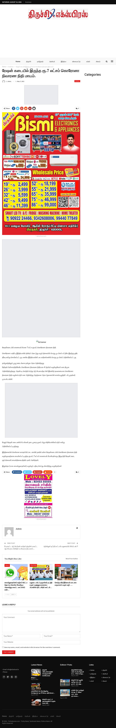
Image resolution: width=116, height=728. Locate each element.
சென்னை (77, 81)
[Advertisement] (58, 36)
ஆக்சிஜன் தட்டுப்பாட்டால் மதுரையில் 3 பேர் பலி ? (61, 546)
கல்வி (88, 61)
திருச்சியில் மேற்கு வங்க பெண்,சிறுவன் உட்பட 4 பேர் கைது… (77, 672)
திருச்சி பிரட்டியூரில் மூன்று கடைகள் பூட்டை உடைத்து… (77, 682)
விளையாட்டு (76, 61)
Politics (33, 565)
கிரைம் (98, 61)
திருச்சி (28, 61)
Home (18, 61)
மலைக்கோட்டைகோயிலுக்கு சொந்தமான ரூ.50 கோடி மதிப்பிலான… (43, 692)
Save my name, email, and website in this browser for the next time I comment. (32, 647)
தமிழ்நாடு (40, 61)
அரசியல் (52, 61)
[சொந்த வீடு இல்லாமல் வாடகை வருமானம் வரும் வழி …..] (66, 572)
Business (28, 2)
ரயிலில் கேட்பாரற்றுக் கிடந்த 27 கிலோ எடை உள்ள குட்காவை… (77, 693)
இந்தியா (63, 61)
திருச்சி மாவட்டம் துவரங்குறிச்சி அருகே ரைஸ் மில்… (49, 701)
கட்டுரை (58, 565)
